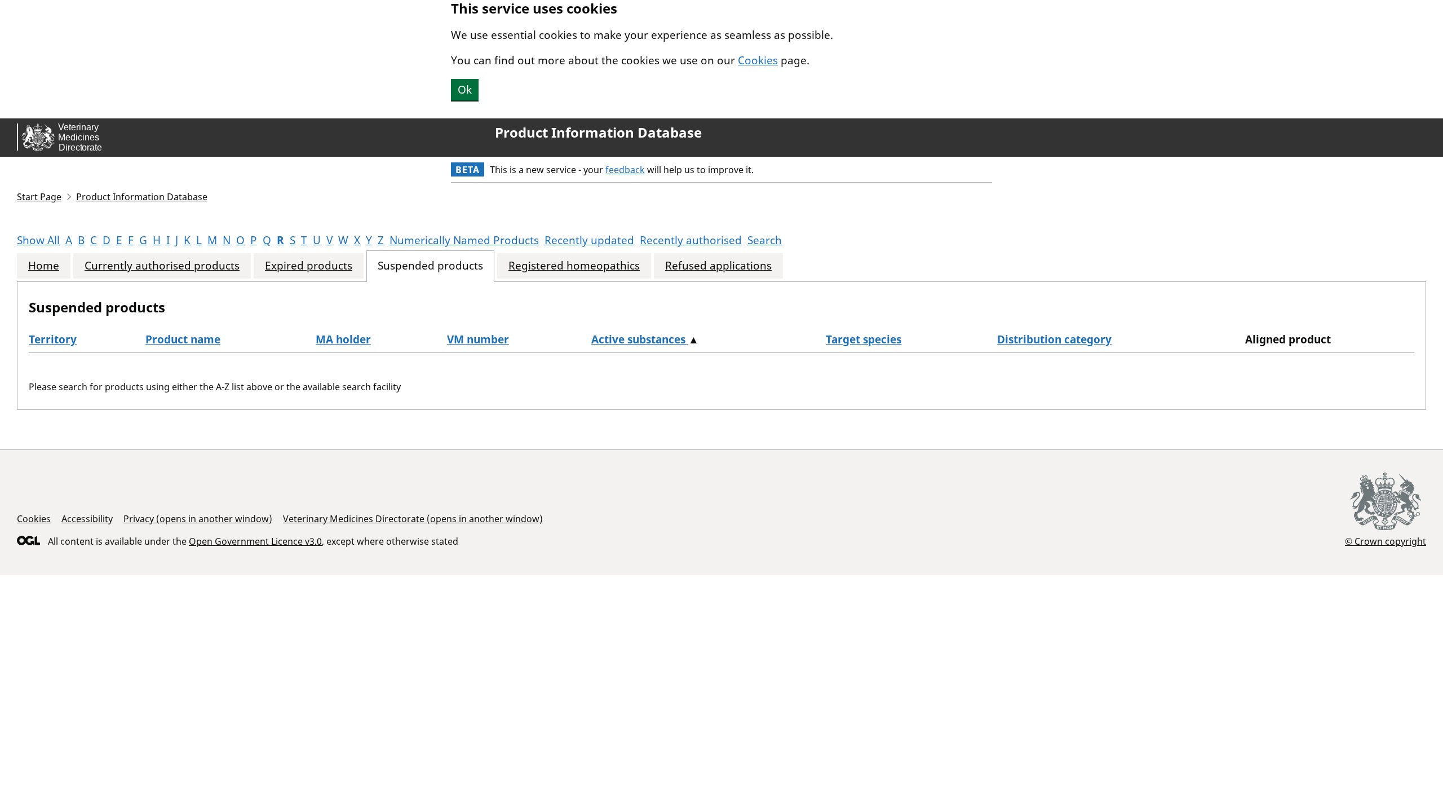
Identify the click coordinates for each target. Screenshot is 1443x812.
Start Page (39, 197)
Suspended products (430, 266)
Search (764, 240)
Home (43, 266)
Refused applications (718, 266)
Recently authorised (691, 240)
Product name (182, 339)
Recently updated (589, 240)
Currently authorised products (162, 266)
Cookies (758, 60)
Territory (53, 339)
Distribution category (1054, 339)
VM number (478, 339)
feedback (625, 170)
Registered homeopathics (574, 266)
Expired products (308, 266)
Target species (863, 339)
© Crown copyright (1385, 541)
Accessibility (87, 519)
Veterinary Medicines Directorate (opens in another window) (413, 519)
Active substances (639, 339)
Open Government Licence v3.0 (255, 541)
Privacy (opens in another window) (197, 519)
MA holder (343, 339)
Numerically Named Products (464, 240)
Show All (38, 240)
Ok (465, 89)
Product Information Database (598, 132)
